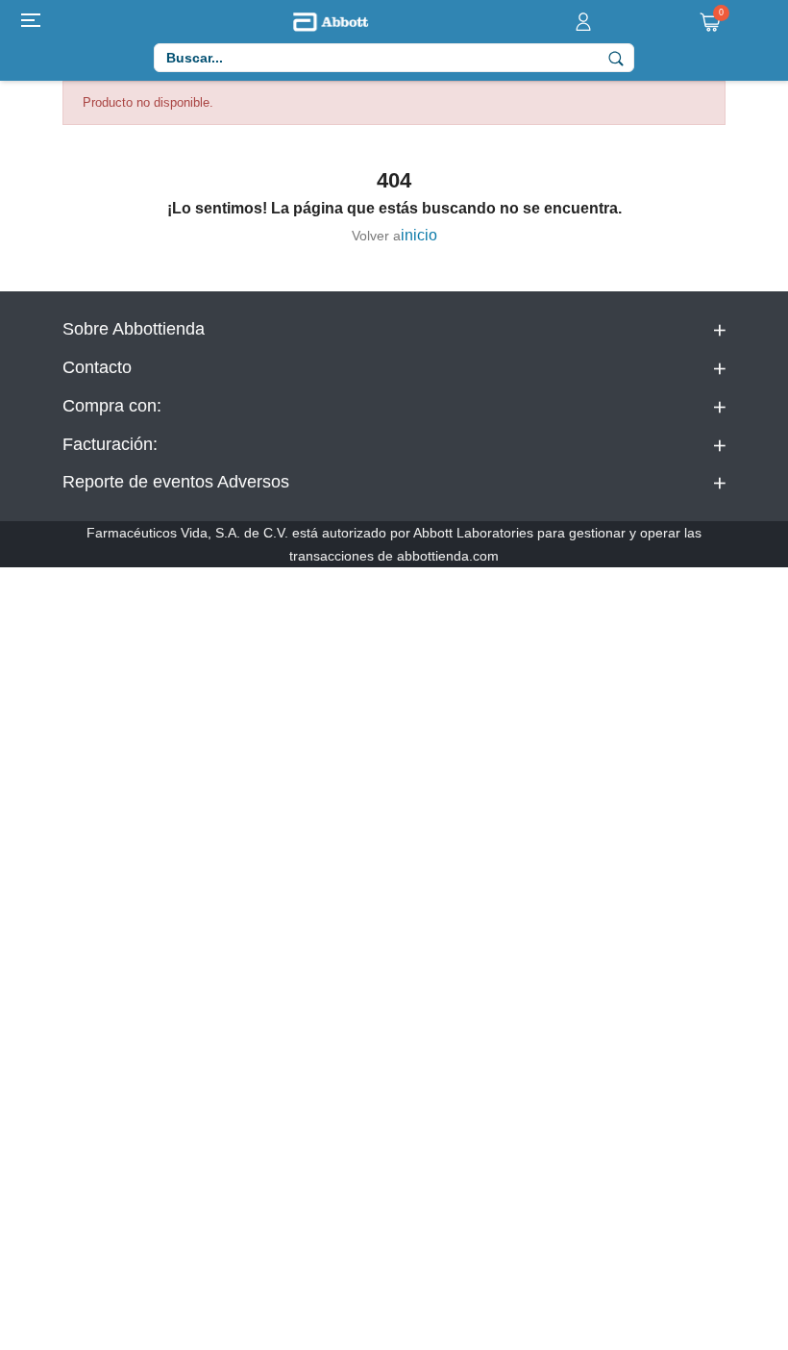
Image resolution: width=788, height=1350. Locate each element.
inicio (419, 235)
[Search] (616, 57)
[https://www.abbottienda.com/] (330, 20)
